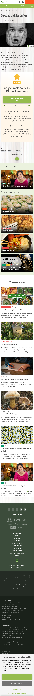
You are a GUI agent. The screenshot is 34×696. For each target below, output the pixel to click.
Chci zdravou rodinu (17, 100)
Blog (2, 445)
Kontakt (17, 555)
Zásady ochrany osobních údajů (17, 693)
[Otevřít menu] (32, 6)
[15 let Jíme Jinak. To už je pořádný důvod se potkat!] (17, 472)
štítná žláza (3, 150)
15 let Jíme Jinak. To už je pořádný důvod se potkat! (13, 610)
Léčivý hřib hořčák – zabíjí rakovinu (9, 606)
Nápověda (27, 106)
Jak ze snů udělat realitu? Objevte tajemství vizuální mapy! (14, 629)
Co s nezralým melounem (7, 635)
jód (2, 148)
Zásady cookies (17, 689)
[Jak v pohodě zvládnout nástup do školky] (17, 366)
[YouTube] (25, 509)
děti (5, 148)
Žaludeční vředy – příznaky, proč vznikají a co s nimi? (13, 627)
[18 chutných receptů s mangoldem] (17, 296)
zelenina (18, 148)
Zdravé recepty (5, 341)
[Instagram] (13, 509)
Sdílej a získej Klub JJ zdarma (17, 553)
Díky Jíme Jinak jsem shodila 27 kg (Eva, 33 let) (12, 637)
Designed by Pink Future (17, 567)
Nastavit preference (17, 683)
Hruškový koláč (5, 653)
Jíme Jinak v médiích (17, 543)
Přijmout (17, 677)
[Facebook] (9, 509)
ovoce (23, 148)
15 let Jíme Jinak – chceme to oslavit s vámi (11, 619)
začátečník (18, 150)
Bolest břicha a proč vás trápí (8, 641)
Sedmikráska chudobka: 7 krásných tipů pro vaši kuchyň (14, 608)
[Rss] (21, 509)
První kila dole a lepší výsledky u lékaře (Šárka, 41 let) (13, 633)
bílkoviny (28, 148)
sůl (13, 150)
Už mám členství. (9, 106)
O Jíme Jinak (17, 540)
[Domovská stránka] (5, 2)
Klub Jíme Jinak (10, 11)
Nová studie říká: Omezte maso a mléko (10, 642)
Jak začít (17, 535)
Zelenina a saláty (5, 307)
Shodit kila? (29, 2)
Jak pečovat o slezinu (6, 617)
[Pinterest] (17, 509)
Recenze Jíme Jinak (17, 545)
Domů (2, 11)
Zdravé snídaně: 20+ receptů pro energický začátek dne (14, 644)
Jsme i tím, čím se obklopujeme (8, 639)
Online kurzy (17, 538)
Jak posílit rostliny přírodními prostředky (10, 612)
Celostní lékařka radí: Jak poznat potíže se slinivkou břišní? (14, 621)
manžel (9, 150)
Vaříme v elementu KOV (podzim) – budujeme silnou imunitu (15, 602)
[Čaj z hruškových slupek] (17, 331)
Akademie (19, 11)
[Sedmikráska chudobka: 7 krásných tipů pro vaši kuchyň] (17, 435)
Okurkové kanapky (6, 651)
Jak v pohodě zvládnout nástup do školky (11, 604)
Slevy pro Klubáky (17, 550)
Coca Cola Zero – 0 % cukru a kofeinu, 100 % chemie (13, 631)
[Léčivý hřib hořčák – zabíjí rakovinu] (17, 400)
